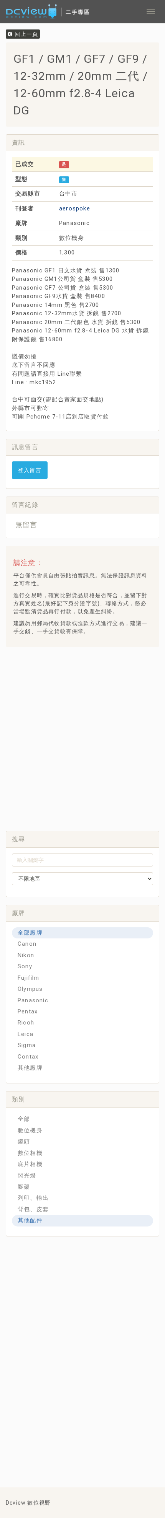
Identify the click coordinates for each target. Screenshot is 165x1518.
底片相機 (30, 1164)
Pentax (28, 1011)
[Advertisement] (82, 737)
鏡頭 (24, 1141)
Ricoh (26, 1022)
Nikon (26, 955)
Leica (25, 1034)
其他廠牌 (30, 1067)
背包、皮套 (33, 1209)
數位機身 (30, 1130)
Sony (25, 966)
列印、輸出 (33, 1197)
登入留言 (29, 470)
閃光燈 (27, 1175)
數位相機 (30, 1153)
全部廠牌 (30, 932)
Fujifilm (29, 977)
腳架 (24, 1186)
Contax (28, 1056)
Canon (27, 943)
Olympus (30, 988)
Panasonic (33, 1000)
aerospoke (74, 208)
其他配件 (30, 1220)
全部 (24, 1119)
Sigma (27, 1045)
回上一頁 (25, 34)
